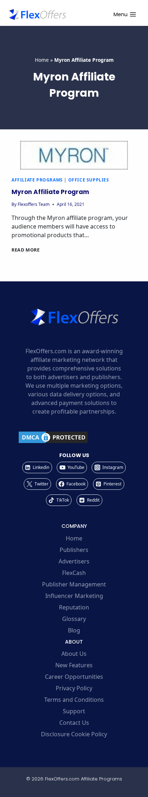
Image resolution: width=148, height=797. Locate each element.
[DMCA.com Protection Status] (74, 437)
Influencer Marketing (74, 596)
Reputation (74, 607)
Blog (74, 630)
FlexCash (74, 573)
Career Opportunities (74, 677)
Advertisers (74, 561)
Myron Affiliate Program (50, 192)
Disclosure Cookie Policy (74, 734)
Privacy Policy (74, 688)
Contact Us (74, 723)
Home (42, 59)
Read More (25, 250)
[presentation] (74, 155)
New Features (74, 665)
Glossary (74, 619)
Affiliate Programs (37, 180)
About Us (74, 654)
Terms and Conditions (74, 700)
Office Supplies (88, 180)
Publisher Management (74, 584)
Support (74, 711)
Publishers (74, 550)
